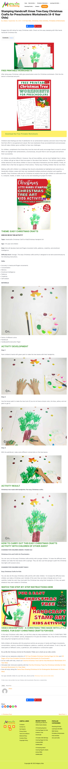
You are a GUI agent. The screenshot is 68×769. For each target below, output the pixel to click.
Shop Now (44, 6)
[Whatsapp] (13, 706)
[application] (35, 3)
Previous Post (6, 714)
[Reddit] (5, 706)
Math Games (55, 731)
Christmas (35, 21)
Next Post (63, 714)
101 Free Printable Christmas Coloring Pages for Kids (42, 656)
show (11, 37)
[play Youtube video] (34, 608)
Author (3, 685)
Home (26, 3)
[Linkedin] (8, 706)
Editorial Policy (23, 735)
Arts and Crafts (56, 737)
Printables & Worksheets (42, 3)
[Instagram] (15, 706)
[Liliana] (4, 691)
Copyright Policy (24, 740)
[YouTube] (10, 729)
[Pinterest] (10, 706)
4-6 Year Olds (27, 21)
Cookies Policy (23, 738)
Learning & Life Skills (54, 3)
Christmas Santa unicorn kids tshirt (44, 675)
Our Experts (23, 729)
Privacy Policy (23, 731)
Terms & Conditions (24, 733)
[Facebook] (2, 706)
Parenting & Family (29, 6)
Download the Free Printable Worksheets (21, 134)
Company (37, 6)
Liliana (10, 688)
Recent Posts (8, 685)
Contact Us (22, 726)
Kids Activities (31, 3)
